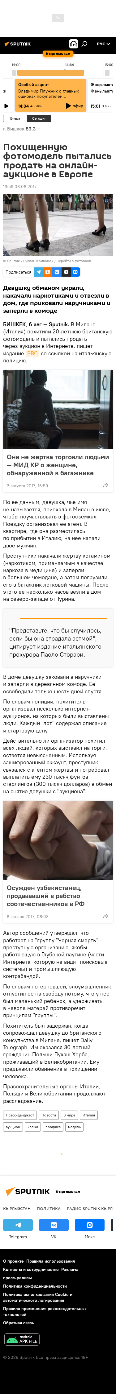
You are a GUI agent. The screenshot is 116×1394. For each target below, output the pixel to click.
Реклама (69, 1269)
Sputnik (13, 260)
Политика (49, 1208)
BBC (32, 353)
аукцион (13, 1126)
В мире (69, 1115)
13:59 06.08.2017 (20, 186)
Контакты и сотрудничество (31, 1269)
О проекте (13, 1261)
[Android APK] (22, 1340)
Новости (48, 1115)
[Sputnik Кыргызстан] (18, 46)
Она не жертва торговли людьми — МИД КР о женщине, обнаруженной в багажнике (58, 465)
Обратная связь (18, 1323)
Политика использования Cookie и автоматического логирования (37, 1297)
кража (33, 1126)
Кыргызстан (17, 1208)
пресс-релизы (17, 1278)
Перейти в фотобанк (74, 260)
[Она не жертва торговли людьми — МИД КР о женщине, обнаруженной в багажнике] (58, 409)
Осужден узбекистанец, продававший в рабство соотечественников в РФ (45, 896)
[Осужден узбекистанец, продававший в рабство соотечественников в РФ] (58, 840)
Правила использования (50, 1261)
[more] (106, 485)
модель (74, 1126)
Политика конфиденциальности (35, 1286)
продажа (53, 1126)
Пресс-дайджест (20, 1115)
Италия (89, 1115)
